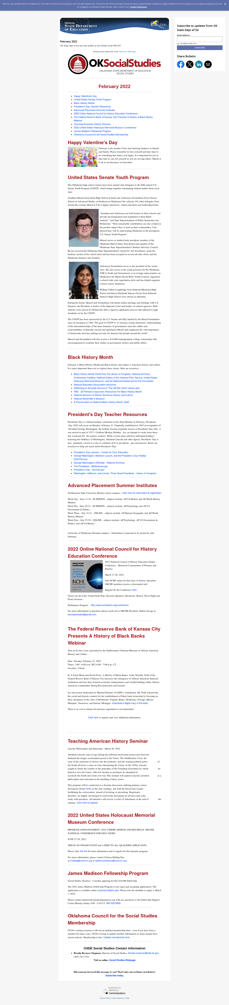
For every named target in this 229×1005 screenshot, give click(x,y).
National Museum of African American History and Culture (103, 395)
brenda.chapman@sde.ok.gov (143, 953)
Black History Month (84, 103)
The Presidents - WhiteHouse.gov (91, 466)
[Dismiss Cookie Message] (225, 3)
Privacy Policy (105, 998)
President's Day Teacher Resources (92, 106)
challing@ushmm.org (81, 860)
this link (83, 851)
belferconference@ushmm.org (110, 860)
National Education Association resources (95, 384)
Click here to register (87, 802)
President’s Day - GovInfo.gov (89, 469)
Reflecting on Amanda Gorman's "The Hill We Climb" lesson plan (107, 388)
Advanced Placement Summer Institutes (94, 110)
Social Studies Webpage (122, 960)
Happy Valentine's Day (85, 96)
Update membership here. (117, 937)
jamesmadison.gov (109, 890)
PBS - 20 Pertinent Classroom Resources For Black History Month (108, 391)
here (134, 589)
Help (127, 998)
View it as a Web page (127, 51)
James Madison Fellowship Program (92, 131)
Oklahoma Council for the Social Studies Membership (101, 134)
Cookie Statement (138, 6)
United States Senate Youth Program (92, 99)
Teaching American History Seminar (92, 124)
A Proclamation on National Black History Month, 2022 (101, 402)
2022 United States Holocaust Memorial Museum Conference (105, 127)
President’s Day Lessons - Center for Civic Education (101, 452)
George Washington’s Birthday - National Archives (99, 462)
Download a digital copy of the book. (130, 703)
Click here (93, 717)
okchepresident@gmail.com (82, 614)
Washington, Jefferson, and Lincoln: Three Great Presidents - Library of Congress (115, 473)
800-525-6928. (113, 903)
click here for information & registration (141, 492)
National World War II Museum (89, 398)
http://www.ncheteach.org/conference (110, 605)
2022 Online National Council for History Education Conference (106, 113)
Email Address (183, 35)
